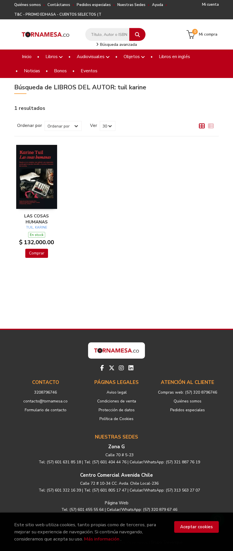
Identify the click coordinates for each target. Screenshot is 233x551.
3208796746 (45, 392)
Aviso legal (117, 392)
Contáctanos (58, 4)
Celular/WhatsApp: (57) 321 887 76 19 (165, 462)
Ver (93, 126)
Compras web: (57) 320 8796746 (187, 392)
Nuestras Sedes (131, 4)
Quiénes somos (27, 4)
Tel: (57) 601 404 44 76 (105, 462)
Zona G (116, 446)
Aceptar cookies (196, 527)
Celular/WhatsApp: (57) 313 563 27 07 (165, 490)
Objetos (132, 57)
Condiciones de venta (116, 401)
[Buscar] (137, 34)
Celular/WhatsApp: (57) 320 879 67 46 (142, 509)
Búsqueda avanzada (118, 44)
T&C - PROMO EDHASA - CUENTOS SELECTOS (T (57, 14)
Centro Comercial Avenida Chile (116, 475)
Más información (101, 539)
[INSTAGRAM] (121, 368)
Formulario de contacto (45, 410)
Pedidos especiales (94, 4)
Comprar (36, 253)
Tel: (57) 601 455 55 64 (82, 509)
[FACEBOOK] (102, 368)
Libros (52, 57)
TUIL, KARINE (36, 227)
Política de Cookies (116, 419)
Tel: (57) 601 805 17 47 (105, 490)
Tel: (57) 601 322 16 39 (60, 490)
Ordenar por (29, 126)
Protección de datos (117, 410)
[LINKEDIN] (131, 368)
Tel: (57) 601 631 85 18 (60, 462)
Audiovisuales (91, 57)
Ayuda (157, 4)
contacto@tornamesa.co (45, 401)
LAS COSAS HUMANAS (36, 219)
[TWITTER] (111, 368)
